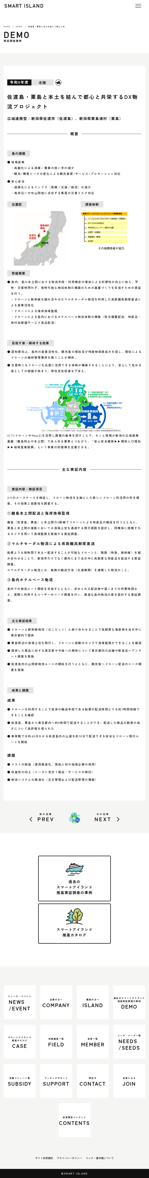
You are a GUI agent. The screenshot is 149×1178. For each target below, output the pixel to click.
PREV (45, 817)
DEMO (19, 26)
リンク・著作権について (100, 1158)
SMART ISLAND (24, 6)
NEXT (103, 817)
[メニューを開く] (138, 6)
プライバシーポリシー (69, 1158)
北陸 (42, 82)
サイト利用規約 (44, 1158)
